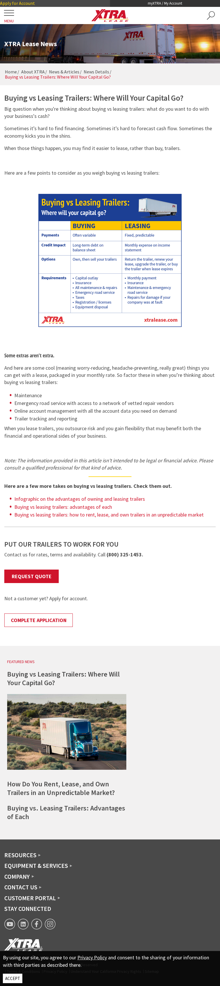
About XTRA (33, 72)
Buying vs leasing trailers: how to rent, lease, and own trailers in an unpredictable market (109, 514)
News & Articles (64, 72)
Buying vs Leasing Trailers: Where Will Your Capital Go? (63, 678)
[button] (210, 15)
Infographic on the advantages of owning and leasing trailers (79, 499)
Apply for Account (17, 3)
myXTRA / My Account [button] (165, 3)
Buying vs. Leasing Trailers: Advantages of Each (66, 812)
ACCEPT (12, 978)
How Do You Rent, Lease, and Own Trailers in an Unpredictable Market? (61, 788)
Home (11, 72)
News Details (96, 72)
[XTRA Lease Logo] (110, 15)
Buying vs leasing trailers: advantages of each (63, 507)
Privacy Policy (92, 957)
